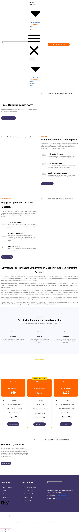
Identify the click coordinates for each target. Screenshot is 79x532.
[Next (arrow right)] (4, 531)
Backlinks (35, 24)
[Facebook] (3, 503)
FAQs (31, 26)
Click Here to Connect (62, 498)
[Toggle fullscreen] (4, 529)
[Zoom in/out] (1, 529)
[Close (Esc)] (10, 529)
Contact (32, 28)
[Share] (7, 529)
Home (32, 2)
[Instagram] (7, 503)
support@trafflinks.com (62, 495)
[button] (34, 44)
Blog (31, 30)
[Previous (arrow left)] (1, 531)
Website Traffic (36, 22)
